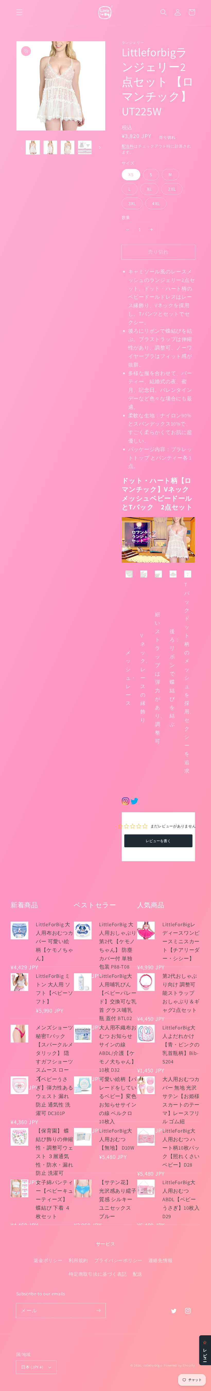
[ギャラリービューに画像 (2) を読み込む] (50, 147)
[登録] (98, 1310)
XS (131, 174)
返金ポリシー (48, 1260)
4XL (156, 203)
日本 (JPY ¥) (32, 1367)
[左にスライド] (22, 147)
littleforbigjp (153, 1365)
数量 (126, 217)
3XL (132, 203)
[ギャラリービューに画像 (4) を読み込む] (85, 147)
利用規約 (78, 1260)
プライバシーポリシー (118, 1260)
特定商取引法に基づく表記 (98, 1274)
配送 (138, 1274)
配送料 (128, 146)
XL (149, 189)
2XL (172, 189)
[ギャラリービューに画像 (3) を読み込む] (67, 147)
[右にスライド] (100, 147)
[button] (19, 12)
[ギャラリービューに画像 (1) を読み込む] (33, 147)
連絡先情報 (160, 1260)
